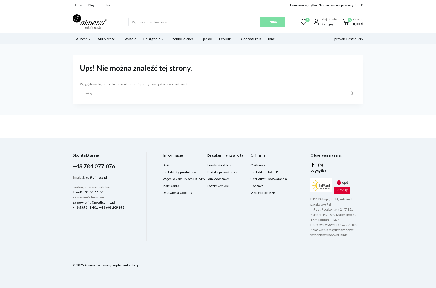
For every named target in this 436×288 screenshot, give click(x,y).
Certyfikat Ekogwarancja (268, 179)
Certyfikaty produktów (179, 172)
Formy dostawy (218, 179)
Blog (91, 5)
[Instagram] (320, 165)
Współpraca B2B (262, 192)
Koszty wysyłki (218, 186)
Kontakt (105, 5)
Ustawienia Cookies (177, 192)
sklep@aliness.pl (94, 177)
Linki (166, 165)
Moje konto (171, 186)
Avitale (130, 39)
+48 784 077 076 (94, 166)
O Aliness (257, 165)
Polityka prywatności (222, 172)
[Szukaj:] (218, 93)
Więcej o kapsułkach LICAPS (184, 179)
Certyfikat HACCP (264, 172)
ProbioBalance (182, 39)
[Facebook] (312, 165)
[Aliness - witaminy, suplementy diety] (90, 22)
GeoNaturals (251, 39)
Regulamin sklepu (220, 165)
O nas (79, 5)
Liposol (206, 39)
